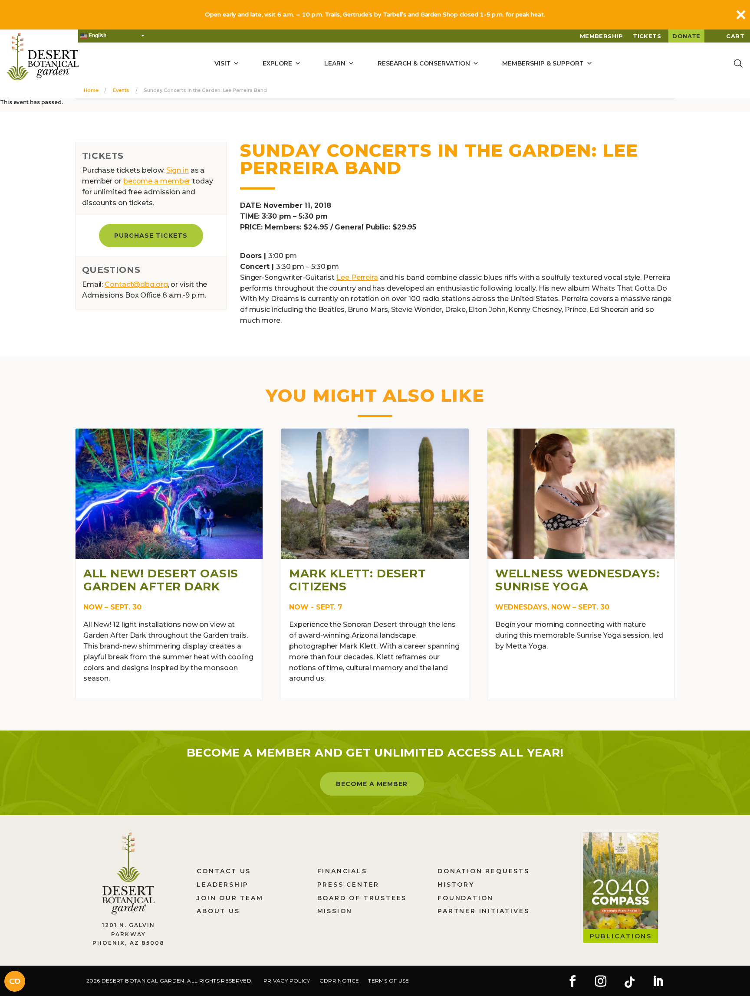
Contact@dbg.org (136, 284)
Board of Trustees (362, 898)
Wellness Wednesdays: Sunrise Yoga (577, 580)
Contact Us (224, 871)
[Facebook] (572, 982)
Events (121, 90)
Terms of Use (388, 980)
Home (91, 90)
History (456, 884)
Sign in (177, 170)
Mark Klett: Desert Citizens (357, 580)
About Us (218, 911)
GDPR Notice (339, 980)
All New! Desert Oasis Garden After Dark (160, 580)
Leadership (223, 884)
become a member (157, 181)
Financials (342, 871)
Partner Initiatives (483, 911)
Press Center (348, 884)
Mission (335, 911)
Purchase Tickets (151, 235)
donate (686, 36)
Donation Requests (484, 871)
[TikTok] (629, 982)
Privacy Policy (286, 980)
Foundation (465, 898)
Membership (601, 36)
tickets (647, 36)
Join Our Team (230, 898)
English (96, 36)
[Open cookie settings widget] (14, 981)
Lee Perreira (357, 277)
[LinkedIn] (657, 982)
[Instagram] (600, 982)
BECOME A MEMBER (372, 784)
